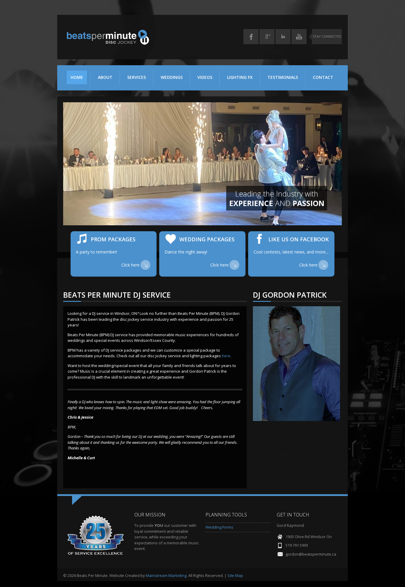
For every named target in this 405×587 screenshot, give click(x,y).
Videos (204, 77)
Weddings (172, 77)
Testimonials (282, 77)
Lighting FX (240, 77)
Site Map (235, 575)
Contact (323, 77)
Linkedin (283, 36)
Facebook (251, 36)
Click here (130, 265)
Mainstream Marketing (166, 575)
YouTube (299, 36)
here (226, 355)
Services (136, 77)
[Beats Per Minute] (107, 43)
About (105, 77)
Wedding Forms (219, 527)
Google (267, 36)
